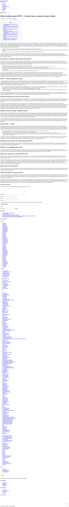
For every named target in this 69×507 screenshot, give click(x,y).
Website (1, 200)
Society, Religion (5, 429)
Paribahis (4, 403)
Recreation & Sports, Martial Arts (8, 417)
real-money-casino (6, 415)
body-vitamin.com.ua (6, 314)
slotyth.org (4, 427)
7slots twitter (5, 293)
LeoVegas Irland (5, 376)
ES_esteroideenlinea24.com (7, 336)
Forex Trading (5, 345)
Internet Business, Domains (7, 359)
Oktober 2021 (5, 253)
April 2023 (4, 235)
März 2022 (4, 248)
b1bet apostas (5, 306)
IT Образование (5, 365)
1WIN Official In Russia (7, 281)
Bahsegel (4, 308)
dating (4, 331)
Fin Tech (4, 340)
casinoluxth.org (5, 320)
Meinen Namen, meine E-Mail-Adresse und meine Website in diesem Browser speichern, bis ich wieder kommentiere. (22, 202)
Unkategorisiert (5, 439)
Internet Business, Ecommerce (8, 360)
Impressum (4, 483)
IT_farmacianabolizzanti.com (8, 366)
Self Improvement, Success (7, 423)
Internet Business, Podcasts (7, 362)
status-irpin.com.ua (6, 431)
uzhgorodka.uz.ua (6, 444)
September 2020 (5, 263)
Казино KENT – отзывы (8, 30)
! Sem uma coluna (6, 272)
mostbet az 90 (5, 385)
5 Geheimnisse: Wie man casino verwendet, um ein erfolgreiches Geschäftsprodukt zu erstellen (19, 215)
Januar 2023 (5, 238)
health (4, 351)
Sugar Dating (5, 433)
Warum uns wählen (6, 6)
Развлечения (5, 457)
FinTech (4, 344)
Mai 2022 (4, 246)
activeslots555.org (6, 294)
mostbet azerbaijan (6, 386)
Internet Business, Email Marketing (9, 361)
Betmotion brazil (5, 309)
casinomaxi (4, 321)
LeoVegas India (5, 375)
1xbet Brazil (5, 286)
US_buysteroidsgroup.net (7, 441)
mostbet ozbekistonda (6, 390)
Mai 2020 (4, 264)
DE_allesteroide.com (6, 333)
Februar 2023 (5, 237)
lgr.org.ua (4, 378)
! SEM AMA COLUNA (7, 271)
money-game (5, 383)
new (3, 394)
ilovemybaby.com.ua (6, 357)
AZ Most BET (5, 303)
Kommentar (2, 194)
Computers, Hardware (6, 330)
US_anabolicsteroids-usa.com (8, 440)
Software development (6, 430)
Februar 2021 (5, 260)
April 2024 (4, 224)
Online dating (5, 397)
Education (4, 335)
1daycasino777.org (6, 278)
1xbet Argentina (5, 283)
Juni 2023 (4, 233)
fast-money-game (5, 339)
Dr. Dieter (4, 492)
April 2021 (4, 258)
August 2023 (5, 231)
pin (3, 405)
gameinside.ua (5, 350)
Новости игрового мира (7, 455)
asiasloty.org (5, 300)
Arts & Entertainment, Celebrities (8, 299)
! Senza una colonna (6, 273)
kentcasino (26, 93)
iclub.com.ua (5, 355)
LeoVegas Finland (6, 374)
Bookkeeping (5, 315)
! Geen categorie (5, 270)
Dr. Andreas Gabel (6, 490)
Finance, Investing (6, 341)
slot (3, 424)
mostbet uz (4, 392)
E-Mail (1, 198)
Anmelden (4, 469)
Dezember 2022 (5, 239)
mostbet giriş (5, 387)
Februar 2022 (5, 249)
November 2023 (5, 228)
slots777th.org (5, 426)
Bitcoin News (5, 312)
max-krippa (4, 381)
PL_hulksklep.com (6, 409)
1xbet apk (4, 282)
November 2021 (5, 252)
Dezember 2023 (5, 227)
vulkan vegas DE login (6, 447)
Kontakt (4, 9)
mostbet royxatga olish (6, 391)
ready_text (4, 414)
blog (3, 313)
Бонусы (4, 450)
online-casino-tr (5, 399)
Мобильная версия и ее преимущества (11, 38)
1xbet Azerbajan (5, 284)
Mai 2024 (4, 223)
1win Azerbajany (5, 280)
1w (3, 279)
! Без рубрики (5, 276)
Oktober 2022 (5, 241)
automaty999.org (5, 302)
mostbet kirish (5, 389)
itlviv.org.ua (5, 368)
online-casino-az (5, 398)
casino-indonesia (5, 317)
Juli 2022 (4, 244)
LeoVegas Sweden (6, 377)
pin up (4, 406)
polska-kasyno (5, 413)
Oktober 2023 (5, 229)
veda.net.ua (4, 445)
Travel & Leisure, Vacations (7, 436)
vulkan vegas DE (5, 446)
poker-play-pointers (6, 412)
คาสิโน (4, 464)
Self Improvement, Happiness (8, 422)
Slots (3, 425)
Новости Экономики (6, 456)
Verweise (4, 7)
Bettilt (4, 310)
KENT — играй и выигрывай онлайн (10, 26)
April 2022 (4, 247)
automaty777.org (5, 301)
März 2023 (4, 236)
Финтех (4, 460)
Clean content (5, 326)
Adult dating (5, 296)
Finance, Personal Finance (7, 342)
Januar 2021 (5, 261)
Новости (4, 454)
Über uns (4, 4)
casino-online (5, 318)
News (10, 18)
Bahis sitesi (4, 307)
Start (3, 3)
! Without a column (6, 274)
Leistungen (4, 5)
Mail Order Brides (6, 380)
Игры (4, 451)
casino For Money (6, 213)
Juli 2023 (4, 232)
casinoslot (4, 324)
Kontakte (4, 485)
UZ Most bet (5, 443)
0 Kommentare (14, 18)
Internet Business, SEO (7, 363)
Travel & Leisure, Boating (7, 435)
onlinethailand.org (6, 401)
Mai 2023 (4, 234)
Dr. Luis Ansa (5, 489)
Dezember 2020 (5, 262)
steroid (4, 432)
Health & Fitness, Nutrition (7, 352)
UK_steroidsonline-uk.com (7, 438)
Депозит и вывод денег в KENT (9, 39)
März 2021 (4, 259)
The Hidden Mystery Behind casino (9, 212)
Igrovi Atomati (5, 356)
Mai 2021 (4, 257)
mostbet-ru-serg (5, 393)
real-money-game (6, 416)
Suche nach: (2, 208)
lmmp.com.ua (5, 379)
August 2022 (5, 243)
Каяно (4, 453)
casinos (4, 322)
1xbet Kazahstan (5, 288)
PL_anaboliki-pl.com (6, 408)
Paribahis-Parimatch (6, 404)
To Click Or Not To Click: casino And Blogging (11, 214)
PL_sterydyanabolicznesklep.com (8, 410)
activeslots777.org (6, 295)
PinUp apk (4, 407)
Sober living (5, 428)
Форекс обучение (6, 462)
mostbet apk (5, 384)
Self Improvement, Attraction (7, 421)
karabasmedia (5, 370)
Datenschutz (5, 482)
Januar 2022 (5, 250)
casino (4, 316)
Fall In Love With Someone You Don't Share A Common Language (14, 338)
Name (1, 196)
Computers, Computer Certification (9, 329)
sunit (3, 18)
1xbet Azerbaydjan (6, 285)
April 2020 (4, 265)
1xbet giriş (4, 287)
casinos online (5, 323)
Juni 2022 (4, 245)
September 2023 (5, 230)
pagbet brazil (5, 402)
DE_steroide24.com (6, 334)
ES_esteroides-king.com (7, 337)
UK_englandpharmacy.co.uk (7, 437)
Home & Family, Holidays (7, 354)
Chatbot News (5, 325)
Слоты (4, 459)
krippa (4, 373)
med (3, 382)
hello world (4, 353)
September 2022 (5, 242)
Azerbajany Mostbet (6, 305)
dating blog (4, 332)
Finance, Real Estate (6, 343)
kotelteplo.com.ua (6, 372)
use (3, 442)
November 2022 (5, 240)
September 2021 (5, 254)
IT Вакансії (5, 364)
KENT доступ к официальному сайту (10, 33)
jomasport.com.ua (6, 369)
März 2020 (4, 266)
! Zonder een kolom (6, 275)
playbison (4, 411)
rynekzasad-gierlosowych (7, 420)
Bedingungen (5, 484)
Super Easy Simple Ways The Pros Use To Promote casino (13, 216)
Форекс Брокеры (6, 461)
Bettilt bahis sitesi (6, 311)
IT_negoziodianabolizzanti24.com (8, 367)
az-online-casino (5, 304)
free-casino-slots (5, 346)
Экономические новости (7, 463)
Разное (4, 458)
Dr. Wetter (4, 491)
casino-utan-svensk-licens (7, 319)
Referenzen (4, 8)
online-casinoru (5, 400)
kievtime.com (5, 371)
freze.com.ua (5, 347)
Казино (4, 452)
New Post (4, 395)
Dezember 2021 (5, 251)
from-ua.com (5, 348)
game (3, 349)
